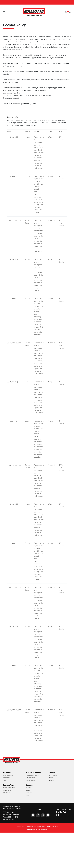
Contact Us (51, 777)
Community (28, 792)
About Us (28, 787)
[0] (66, 12)
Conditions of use (31, 826)
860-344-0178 (13, 817)
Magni (4, 780)
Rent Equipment (6, 777)
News (27, 795)
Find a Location (53, 775)
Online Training (6, 792)
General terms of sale (52, 826)
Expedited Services (30, 777)
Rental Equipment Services (32, 775)
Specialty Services (30, 780)
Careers (28, 790)
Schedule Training (7, 790)
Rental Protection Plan (8, 775)
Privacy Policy (20, 826)
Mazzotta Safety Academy (9, 787)
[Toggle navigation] (4, 12)
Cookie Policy (41, 826)
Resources (51, 780)
